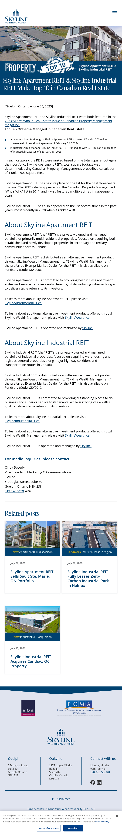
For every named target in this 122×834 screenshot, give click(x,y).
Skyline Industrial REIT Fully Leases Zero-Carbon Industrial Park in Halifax (88, 578)
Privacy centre (35, 809)
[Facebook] (92, 782)
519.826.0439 (14, 491)
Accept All (73, 828)
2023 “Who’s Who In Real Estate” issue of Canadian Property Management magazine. (58, 123)
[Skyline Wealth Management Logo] (16, 22)
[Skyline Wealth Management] (61, 744)
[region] (61, 822)
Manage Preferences (48, 828)
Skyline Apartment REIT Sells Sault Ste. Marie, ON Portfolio (32, 576)
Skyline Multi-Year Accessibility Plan (67, 809)
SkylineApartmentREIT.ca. (23, 303)
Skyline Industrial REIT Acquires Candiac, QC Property (30, 661)
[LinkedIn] (99, 782)
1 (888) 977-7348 (100, 772)
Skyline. (87, 328)
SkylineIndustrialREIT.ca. (22, 421)
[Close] (116, 815)
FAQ (92, 809)
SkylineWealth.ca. (77, 317)
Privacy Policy (102, 821)
